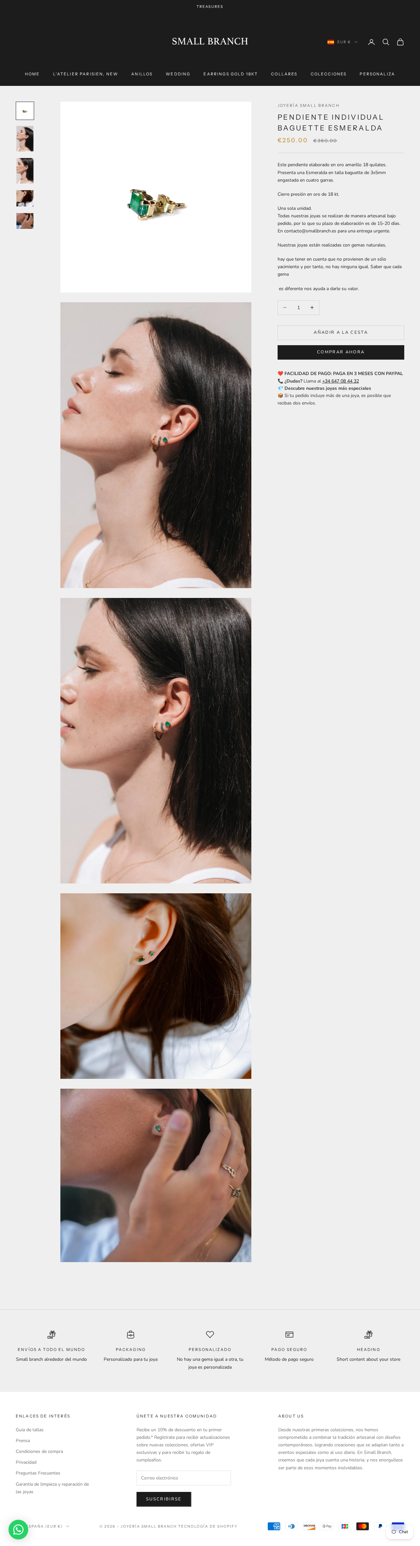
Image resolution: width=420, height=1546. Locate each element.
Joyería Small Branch (309, 105)
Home (32, 73)
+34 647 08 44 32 (340, 381)
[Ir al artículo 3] (25, 170)
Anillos (142, 73)
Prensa (23, 1440)
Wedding (178, 73)
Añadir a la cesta (341, 332)
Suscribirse (164, 1499)
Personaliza (377, 73)
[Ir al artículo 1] (25, 111)
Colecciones (329, 73)
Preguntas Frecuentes (38, 1473)
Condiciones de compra (39, 1451)
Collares (284, 73)
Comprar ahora (341, 352)
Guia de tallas (30, 1430)
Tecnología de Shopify (208, 1526)
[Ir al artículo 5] (25, 220)
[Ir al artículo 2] (25, 138)
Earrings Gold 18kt (230, 73)
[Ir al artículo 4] (25, 198)
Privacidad (26, 1462)
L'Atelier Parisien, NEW (85, 73)
